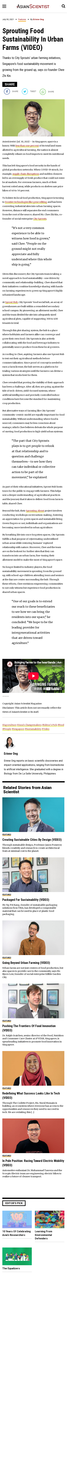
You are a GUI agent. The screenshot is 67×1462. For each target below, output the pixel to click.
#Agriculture (9, 724)
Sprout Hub (11, 302)
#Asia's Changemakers (29, 724)
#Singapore (18, 729)
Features (22, 19)
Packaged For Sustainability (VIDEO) (25, 900)
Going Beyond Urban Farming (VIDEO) (26, 963)
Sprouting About (35, 510)
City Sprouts (39, 218)
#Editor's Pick (49, 724)
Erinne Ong (38, 19)
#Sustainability (33, 729)
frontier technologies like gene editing (26, 202)
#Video (45, 729)
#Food (60, 724)
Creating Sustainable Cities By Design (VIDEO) (32, 840)
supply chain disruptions (25, 173)
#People (6, 729)
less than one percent (27, 145)
